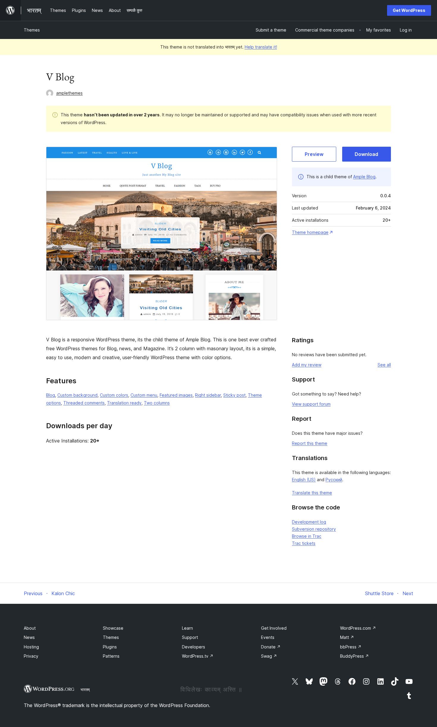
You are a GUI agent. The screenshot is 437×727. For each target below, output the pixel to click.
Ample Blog (364, 176)
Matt (347, 637)
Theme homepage (310, 232)
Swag (269, 656)
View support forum (311, 404)
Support (190, 637)
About (30, 628)
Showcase (113, 628)
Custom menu (144, 395)
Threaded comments (84, 402)
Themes (32, 29)
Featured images (176, 395)
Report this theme (309, 443)
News (29, 637)
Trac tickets (303, 543)
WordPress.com (358, 628)
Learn (187, 628)
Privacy (31, 656)
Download (366, 154)
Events (267, 637)
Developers (193, 646)
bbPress (350, 646)
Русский (334, 479)
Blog (50, 395)
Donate (271, 646)
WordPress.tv (197, 656)
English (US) (304, 479)
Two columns (157, 402)
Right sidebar (208, 395)
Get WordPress (409, 10)
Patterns (111, 656)
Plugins (110, 646)
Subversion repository (314, 528)
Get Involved (274, 628)
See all (384, 364)
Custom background (77, 395)
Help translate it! (261, 46)
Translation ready (124, 402)
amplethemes (69, 93)
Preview (314, 154)
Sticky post (234, 395)
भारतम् (85, 689)
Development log (309, 521)
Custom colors (114, 395)
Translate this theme (312, 492)
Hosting (31, 646)
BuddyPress (354, 656)
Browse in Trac (306, 536)
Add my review (306, 364)
